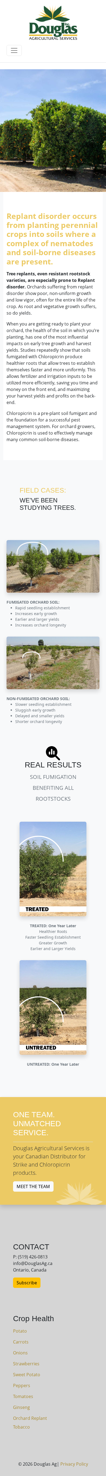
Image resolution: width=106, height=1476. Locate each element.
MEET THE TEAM (33, 1186)
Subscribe (27, 1283)
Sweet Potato (26, 1375)
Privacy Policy (74, 1464)
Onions (20, 1353)
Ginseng (21, 1407)
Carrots (21, 1342)
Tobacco (21, 1427)
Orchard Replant (30, 1418)
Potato (20, 1331)
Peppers (21, 1385)
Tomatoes (23, 1396)
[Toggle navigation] (14, 50)
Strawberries (26, 1364)
